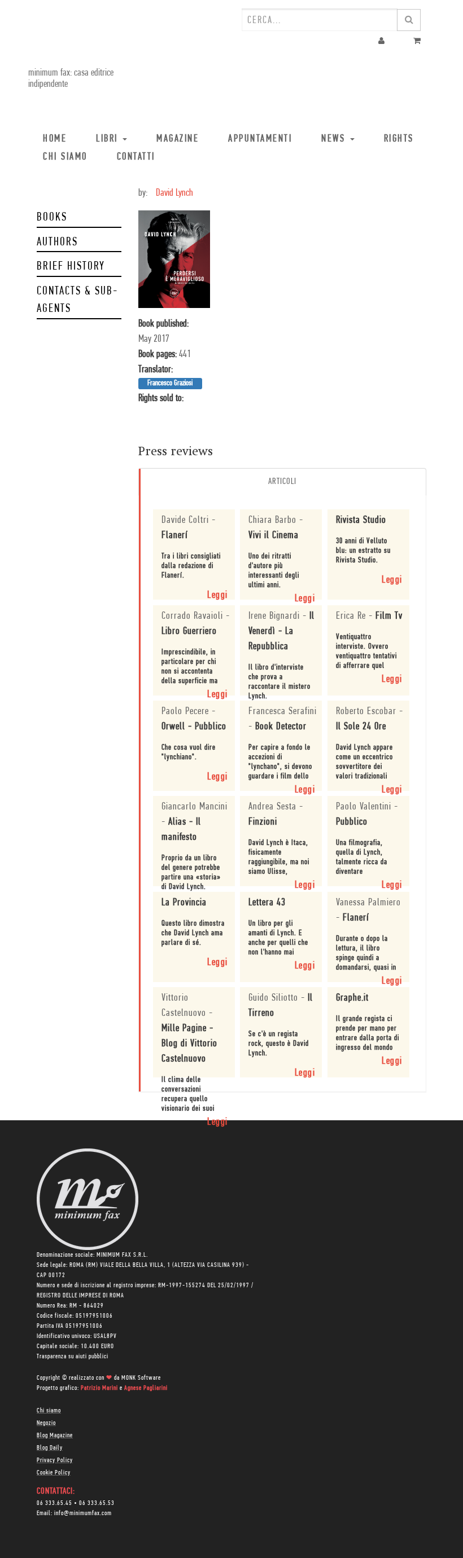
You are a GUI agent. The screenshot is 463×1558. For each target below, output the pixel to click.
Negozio (46, 1423)
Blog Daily (50, 1448)
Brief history (71, 266)
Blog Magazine (55, 1435)
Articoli (282, 481)
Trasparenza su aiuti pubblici (72, 1356)
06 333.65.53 (97, 1503)
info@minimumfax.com (83, 1513)
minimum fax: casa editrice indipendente (70, 79)
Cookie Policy (54, 1472)
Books (52, 217)
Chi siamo (49, 1410)
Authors (57, 242)
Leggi (217, 596)
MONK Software (141, 1378)
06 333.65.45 (54, 1503)
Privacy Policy (55, 1460)
